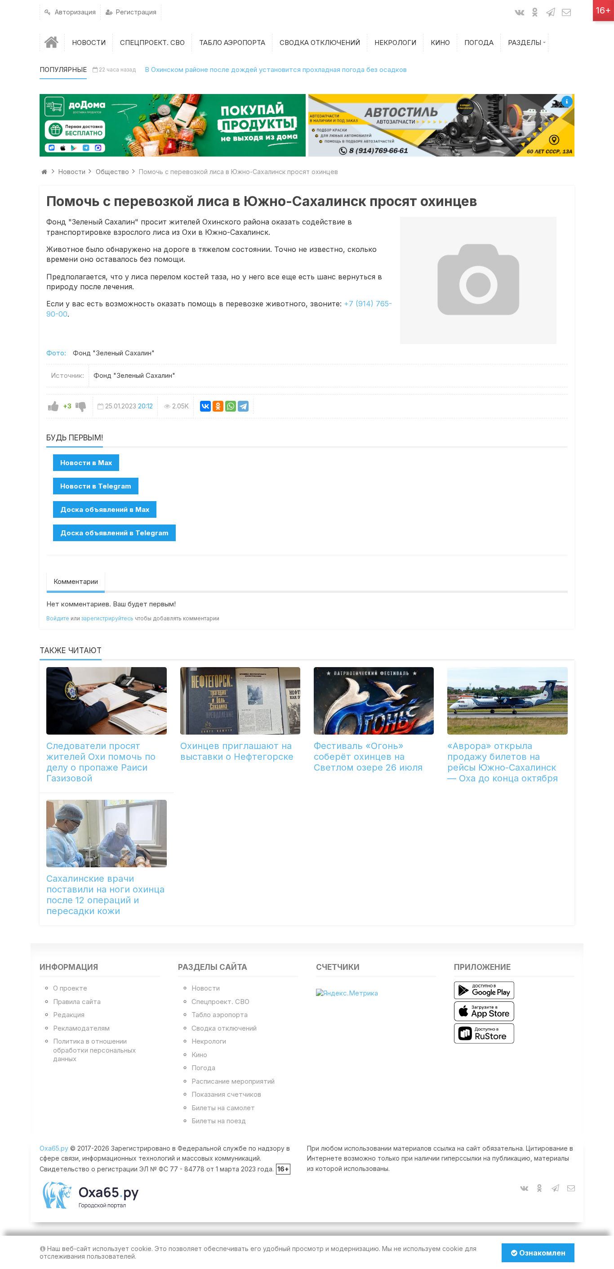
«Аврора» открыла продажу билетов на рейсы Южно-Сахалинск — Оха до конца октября (502, 762)
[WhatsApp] (230, 406)
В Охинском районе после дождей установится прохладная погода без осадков (276, 69)
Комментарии (75, 581)
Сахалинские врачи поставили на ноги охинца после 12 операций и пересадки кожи (105, 894)
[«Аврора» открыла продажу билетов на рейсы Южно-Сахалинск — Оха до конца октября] (507, 701)
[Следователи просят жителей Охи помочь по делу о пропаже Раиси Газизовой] (106, 701)
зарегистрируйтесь (107, 618)
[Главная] (52, 42)
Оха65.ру (54, 1148)
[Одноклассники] (218, 406)
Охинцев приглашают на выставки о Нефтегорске (237, 751)
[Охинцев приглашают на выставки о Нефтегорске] (240, 701)
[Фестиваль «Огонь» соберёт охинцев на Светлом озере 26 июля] (374, 701)
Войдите (57, 618)
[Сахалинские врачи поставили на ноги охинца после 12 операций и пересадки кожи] (106, 833)
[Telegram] (243, 406)
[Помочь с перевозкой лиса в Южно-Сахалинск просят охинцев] (478, 280)
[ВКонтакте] (205, 406)
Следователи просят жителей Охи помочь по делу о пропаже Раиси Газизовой (101, 762)
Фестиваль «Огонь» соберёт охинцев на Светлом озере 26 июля (368, 756)
